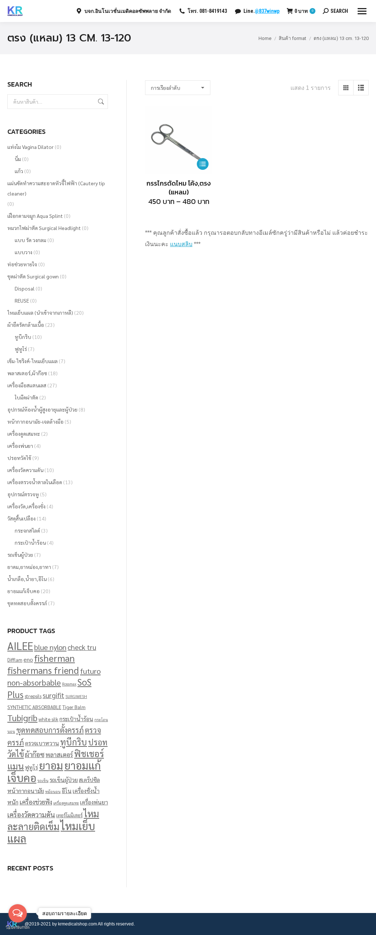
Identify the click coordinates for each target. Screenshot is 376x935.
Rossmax (69, 684)
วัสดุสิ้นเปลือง (21, 518)
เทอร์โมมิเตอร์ (69, 815)
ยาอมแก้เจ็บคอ (23, 591)
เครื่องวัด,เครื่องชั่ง (26, 506)
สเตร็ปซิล (89, 780)
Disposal (25, 288)
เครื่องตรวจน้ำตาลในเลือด (34, 482)
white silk (48, 719)
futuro (90, 671)
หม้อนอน (53, 791)
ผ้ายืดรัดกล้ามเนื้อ (25, 324)
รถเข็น (42, 780)
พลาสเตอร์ (59, 754)
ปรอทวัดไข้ (19, 457)
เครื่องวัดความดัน (25, 470)
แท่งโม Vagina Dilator (30, 146)
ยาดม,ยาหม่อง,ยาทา (29, 566)
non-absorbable (34, 682)
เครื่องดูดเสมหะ (23, 433)
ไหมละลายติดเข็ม (53, 819)
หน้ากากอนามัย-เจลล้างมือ (35, 421)
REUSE (22, 300)
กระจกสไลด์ (27, 530)
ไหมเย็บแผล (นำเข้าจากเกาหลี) (40, 312)
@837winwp (267, 11)
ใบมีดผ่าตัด (26, 397)
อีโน (67, 791)
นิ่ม (18, 159)
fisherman (54, 658)
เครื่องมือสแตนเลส (26, 385)
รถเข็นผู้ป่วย (20, 554)
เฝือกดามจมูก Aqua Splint (35, 215)
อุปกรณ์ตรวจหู (23, 494)
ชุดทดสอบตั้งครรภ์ (27, 603)
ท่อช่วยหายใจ (22, 264)
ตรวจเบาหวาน (42, 743)
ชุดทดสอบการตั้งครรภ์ (50, 730)
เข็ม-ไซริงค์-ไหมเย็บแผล (32, 361)
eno (28, 659)
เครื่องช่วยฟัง (35, 801)
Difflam (14, 660)
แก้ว (19, 171)
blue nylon (50, 647)
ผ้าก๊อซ (34, 754)
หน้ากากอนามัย (25, 791)
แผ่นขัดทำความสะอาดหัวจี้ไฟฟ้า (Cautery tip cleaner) (56, 188)
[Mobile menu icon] (362, 11)
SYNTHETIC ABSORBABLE (34, 707)
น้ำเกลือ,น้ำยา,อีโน (27, 579)
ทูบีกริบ (23, 336)
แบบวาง (23, 252)
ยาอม (51, 765)
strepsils (33, 696)
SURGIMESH (76, 696)
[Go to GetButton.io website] (17, 927)
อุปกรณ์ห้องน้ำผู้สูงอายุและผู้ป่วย (42, 409)
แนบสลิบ (181, 244)
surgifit (53, 695)
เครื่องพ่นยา (20, 445)
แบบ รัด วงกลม (30, 240)
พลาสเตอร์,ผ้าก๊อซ (27, 373)
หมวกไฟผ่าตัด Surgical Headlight (44, 227)
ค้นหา (100, 101)
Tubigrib (22, 717)
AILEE (20, 646)
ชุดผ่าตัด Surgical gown (33, 276)
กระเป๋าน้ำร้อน (30, 542)
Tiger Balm (74, 707)
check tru (82, 647)
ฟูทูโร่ (21, 349)
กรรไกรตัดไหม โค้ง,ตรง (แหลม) (179, 187)
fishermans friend (43, 670)
